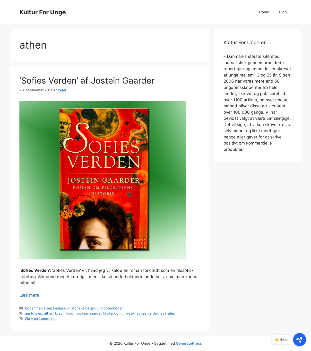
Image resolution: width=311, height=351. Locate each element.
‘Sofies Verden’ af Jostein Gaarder (87, 80)
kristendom (112, 313)
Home (264, 12)
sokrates (168, 313)
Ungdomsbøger (110, 308)
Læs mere (29, 295)
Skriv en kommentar (41, 319)
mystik (129, 313)
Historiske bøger (81, 308)
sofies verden (148, 313)
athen (48, 313)
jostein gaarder (89, 313)
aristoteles (33, 313)
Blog (283, 12)
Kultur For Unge (42, 12)
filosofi (69, 313)
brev (58, 313)
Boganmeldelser (38, 308)
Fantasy (59, 308)
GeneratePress (189, 343)
